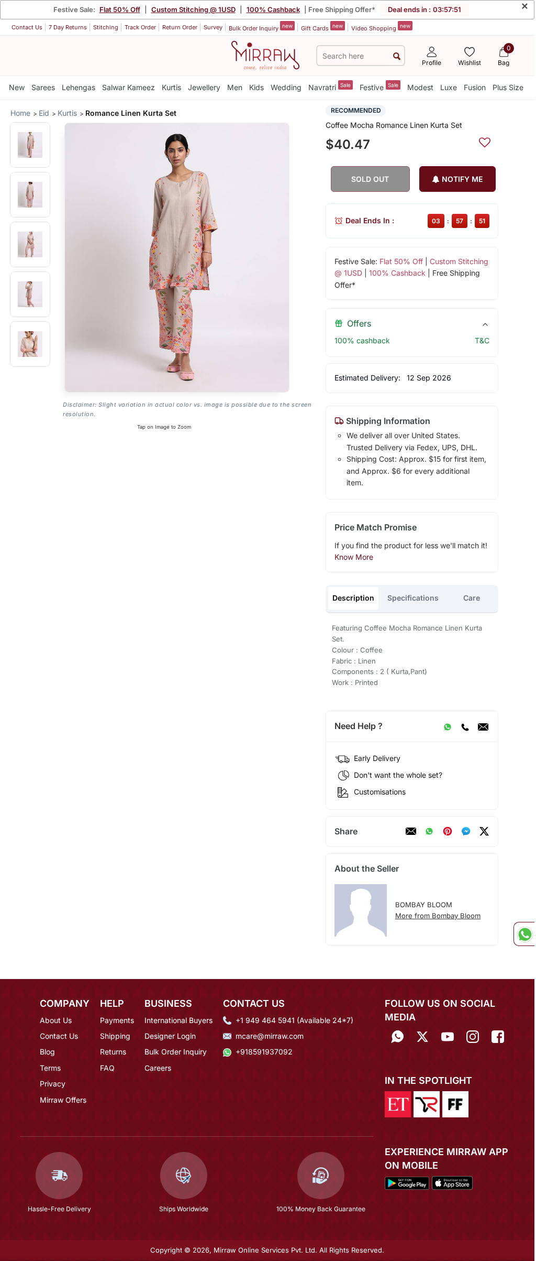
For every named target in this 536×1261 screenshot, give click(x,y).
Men (234, 87)
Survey (213, 27)
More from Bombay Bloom (438, 915)
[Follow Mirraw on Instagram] (472, 1037)
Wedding (286, 87)
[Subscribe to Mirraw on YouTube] (447, 1037)
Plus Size (508, 87)
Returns (113, 1051)
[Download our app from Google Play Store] (407, 1182)
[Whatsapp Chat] (523, 934)
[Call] (465, 726)
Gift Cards (322, 27)
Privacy (52, 1083)
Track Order (140, 27)
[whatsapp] (429, 831)
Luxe (448, 87)
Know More (353, 556)
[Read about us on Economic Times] (398, 1104)
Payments (117, 1020)
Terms (50, 1067)
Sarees (43, 87)
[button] (30, 145)
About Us (56, 1020)
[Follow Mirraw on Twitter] (422, 1037)
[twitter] (484, 831)
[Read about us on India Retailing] (427, 1104)
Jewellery (204, 87)
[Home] (265, 54)
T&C (482, 340)
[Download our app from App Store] (452, 1182)
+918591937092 (264, 1051)
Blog (47, 1051)
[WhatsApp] (447, 726)
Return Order (179, 27)
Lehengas (78, 87)
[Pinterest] (447, 831)
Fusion (475, 87)
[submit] (396, 56)
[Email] (483, 726)
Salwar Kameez (128, 87)
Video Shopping (380, 27)
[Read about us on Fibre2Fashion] (455, 1104)
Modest (420, 87)
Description (353, 597)
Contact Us (27, 27)
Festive (379, 87)
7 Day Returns (68, 27)
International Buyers (178, 1020)
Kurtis (171, 87)
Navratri (329, 87)
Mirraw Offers (63, 1099)
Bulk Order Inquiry (261, 27)
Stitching (105, 27)
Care (471, 597)
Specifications (413, 597)
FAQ (107, 1067)
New (17, 87)
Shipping (115, 1035)
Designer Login (170, 1035)
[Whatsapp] (397, 1037)
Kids (256, 87)
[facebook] (466, 831)
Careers (157, 1067)
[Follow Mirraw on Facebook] (497, 1037)
